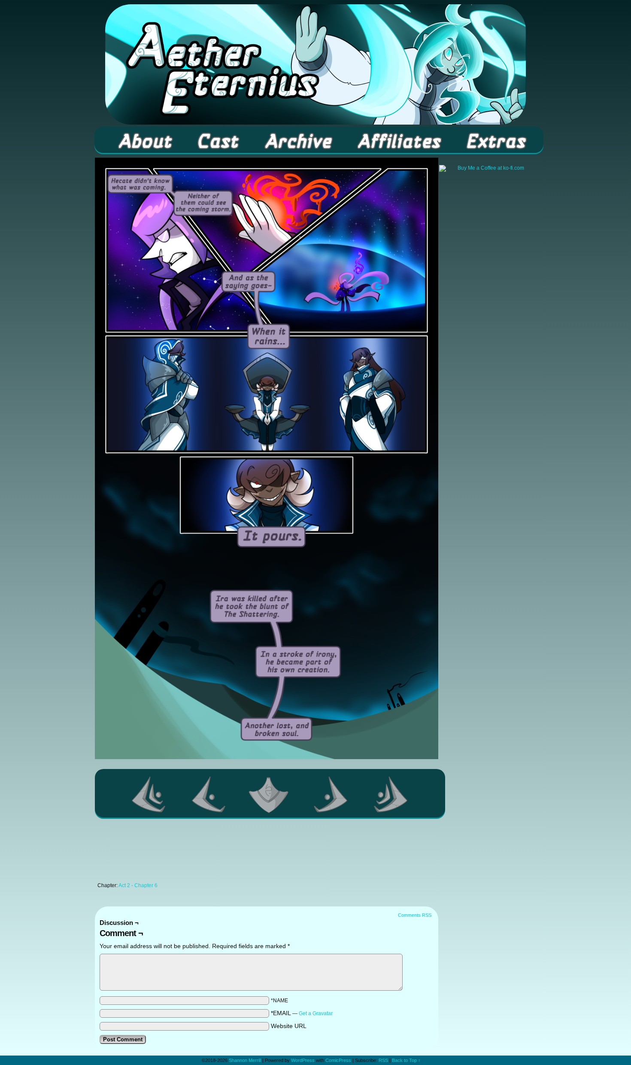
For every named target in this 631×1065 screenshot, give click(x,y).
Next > (330, 794)
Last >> (391, 794)
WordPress (303, 1060)
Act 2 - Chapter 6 (138, 885)
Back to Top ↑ (406, 1060)
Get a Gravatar (316, 1013)
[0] (270, 794)
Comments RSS (414, 915)
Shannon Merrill (245, 1060)
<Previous (209, 794)
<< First (148, 794)
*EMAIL (302, 1013)
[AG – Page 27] (266, 757)
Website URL (288, 1025)
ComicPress (338, 1060)
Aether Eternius (315, 64)
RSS (383, 1060)
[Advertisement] (266, 852)
